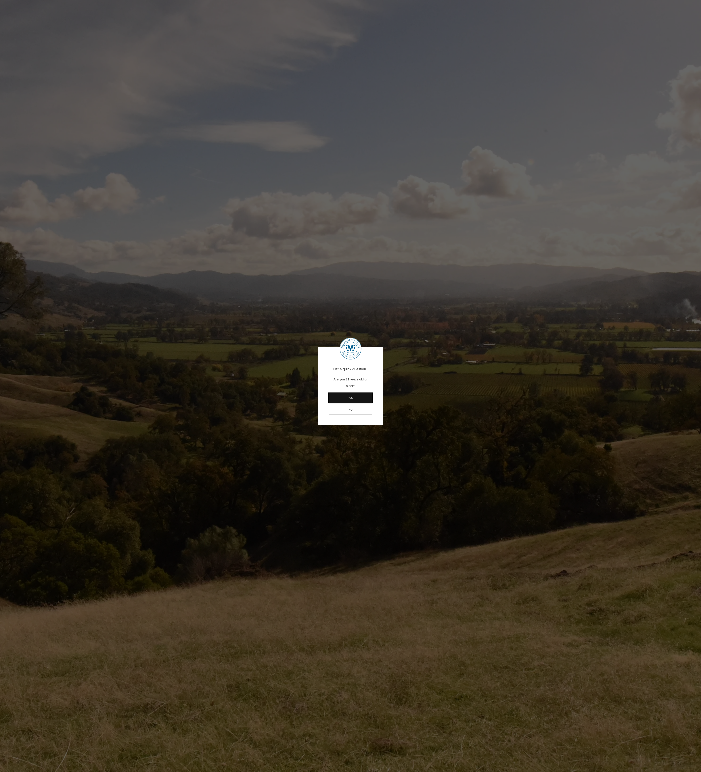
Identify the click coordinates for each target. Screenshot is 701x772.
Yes (350, 397)
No (350, 409)
